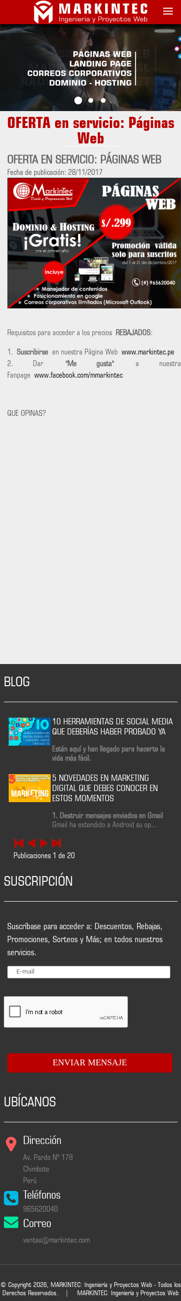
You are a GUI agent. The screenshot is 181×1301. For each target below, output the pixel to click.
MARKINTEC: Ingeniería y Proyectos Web (128, 1293)
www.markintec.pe (148, 351)
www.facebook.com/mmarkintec (78, 375)
